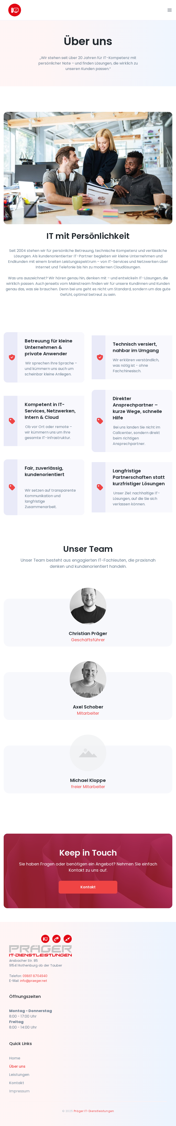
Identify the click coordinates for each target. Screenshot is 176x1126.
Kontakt (88, 887)
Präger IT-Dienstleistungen (94, 1111)
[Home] (14, 10)
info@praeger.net (33, 981)
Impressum (19, 1091)
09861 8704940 (35, 976)
